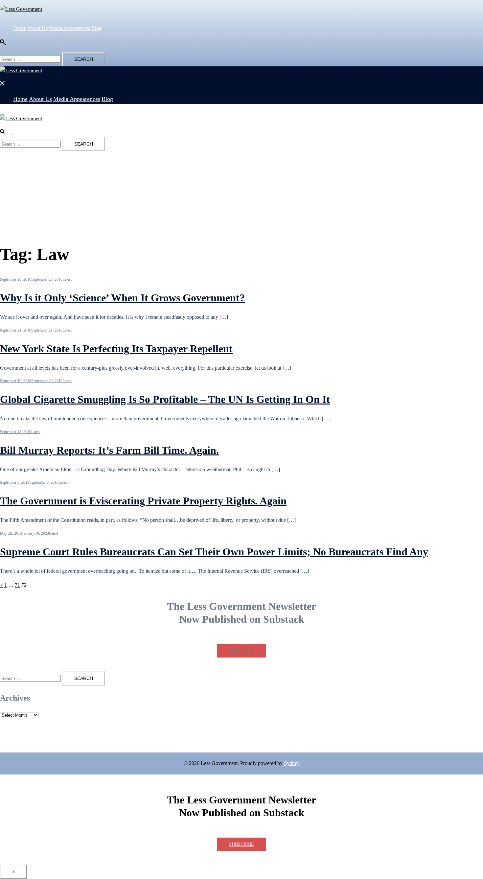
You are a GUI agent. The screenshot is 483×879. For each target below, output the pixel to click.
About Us (37, 28)
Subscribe (241, 650)
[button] (5, 42)
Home (19, 28)
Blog (96, 28)
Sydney (292, 763)
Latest (67, 279)
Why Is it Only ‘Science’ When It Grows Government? (122, 298)
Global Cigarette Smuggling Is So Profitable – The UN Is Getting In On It (165, 399)
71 (17, 585)
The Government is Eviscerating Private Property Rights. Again (143, 501)
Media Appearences (69, 28)
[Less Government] (115, 9)
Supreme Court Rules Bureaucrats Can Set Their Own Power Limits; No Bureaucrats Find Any (214, 552)
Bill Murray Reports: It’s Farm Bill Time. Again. (109, 450)
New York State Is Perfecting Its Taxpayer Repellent (116, 349)
